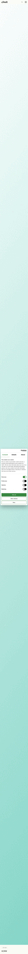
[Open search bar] (22, 2)
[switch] (25, 481)
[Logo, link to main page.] (4, 2)
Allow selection (14, 498)
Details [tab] (14, 455)
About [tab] (23, 455)
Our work (5, 947)
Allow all (14, 494)
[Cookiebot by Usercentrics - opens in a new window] (21, 450)
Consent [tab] (5, 455)
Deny (14, 502)
